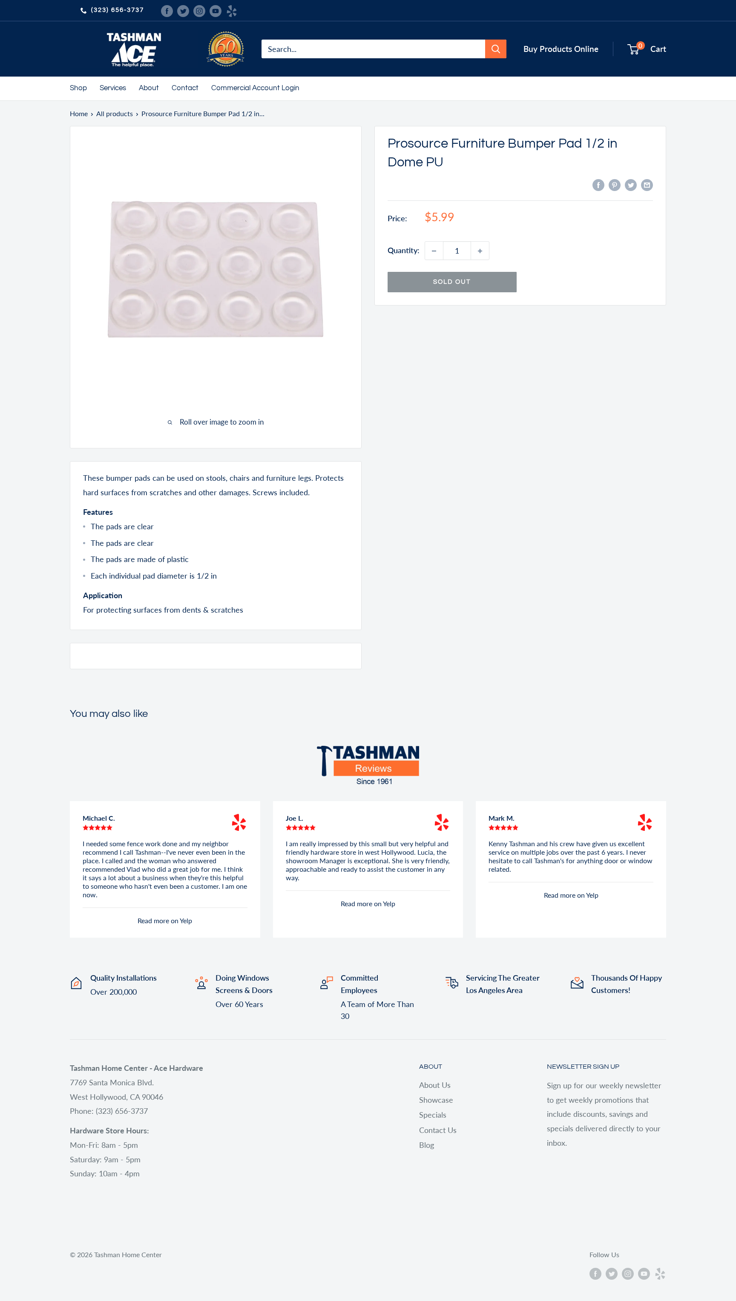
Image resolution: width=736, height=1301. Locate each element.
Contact (185, 88)
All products (114, 113)
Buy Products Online (560, 49)
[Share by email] (647, 184)
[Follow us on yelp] (232, 10)
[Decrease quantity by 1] (434, 251)
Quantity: (404, 250)
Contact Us (438, 1130)
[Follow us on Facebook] (167, 10)
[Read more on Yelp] (238, 822)
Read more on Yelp (165, 920)
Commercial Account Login (255, 88)
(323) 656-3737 (117, 10)
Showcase (436, 1099)
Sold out (452, 282)
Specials (432, 1114)
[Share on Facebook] (598, 184)
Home (79, 113)
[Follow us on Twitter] (183, 10)
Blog (426, 1145)
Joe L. (294, 818)
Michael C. (99, 818)
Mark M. (502, 818)
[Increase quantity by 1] (480, 251)
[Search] (495, 49)
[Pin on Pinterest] (615, 184)
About (149, 88)
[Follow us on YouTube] (215, 10)
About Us (435, 1085)
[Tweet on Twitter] (631, 184)
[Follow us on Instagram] (199, 10)
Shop (78, 88)
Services (113, 88)
